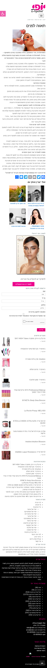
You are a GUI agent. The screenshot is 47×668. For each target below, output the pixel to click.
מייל (43, 298)
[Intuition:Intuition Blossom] (6, 445)
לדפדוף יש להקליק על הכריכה (33, 279)
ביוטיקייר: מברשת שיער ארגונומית (33, 349)
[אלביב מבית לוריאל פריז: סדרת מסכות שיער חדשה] (6, 434)
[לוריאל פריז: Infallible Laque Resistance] (6, 455)
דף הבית (38, 502)
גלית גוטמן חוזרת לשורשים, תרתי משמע (27, 494)
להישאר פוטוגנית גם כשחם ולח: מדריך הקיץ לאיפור (23, 492)
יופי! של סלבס (32, 528)
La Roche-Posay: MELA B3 (34, 411)
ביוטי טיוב (37, 537)
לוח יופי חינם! (36, 534)
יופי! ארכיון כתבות (30, 532)
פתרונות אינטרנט (35, 656)
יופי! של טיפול (32, 521)
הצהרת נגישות (40, 646)
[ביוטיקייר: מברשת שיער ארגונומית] (6, 352)
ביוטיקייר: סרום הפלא (37, 369)
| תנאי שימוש (41, 650)
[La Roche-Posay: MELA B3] (6, 414)
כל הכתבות (37, 507)
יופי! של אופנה (32, 530)
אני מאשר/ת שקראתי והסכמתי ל (27, 316)
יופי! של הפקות (31, 525)
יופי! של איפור (32, 509)
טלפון (43, 305)
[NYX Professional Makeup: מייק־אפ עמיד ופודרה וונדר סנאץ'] (6, 393)
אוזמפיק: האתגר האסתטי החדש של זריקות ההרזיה (23, 487)
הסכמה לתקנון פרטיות (37, 312)
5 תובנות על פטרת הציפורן (32, 490)
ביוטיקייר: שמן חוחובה (37, 380)
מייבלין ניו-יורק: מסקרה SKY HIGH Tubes (30, 338)
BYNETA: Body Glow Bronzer (33, 400)
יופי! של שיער (32, 516)
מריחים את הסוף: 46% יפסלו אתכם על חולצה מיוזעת (23, 496)
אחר (39, 587)
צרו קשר (38, 541)
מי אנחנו (38, 505)
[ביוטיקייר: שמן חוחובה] (6, 383)
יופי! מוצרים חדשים (30, 523)
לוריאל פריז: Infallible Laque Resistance (30, 452)
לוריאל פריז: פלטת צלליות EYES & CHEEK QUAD (24, 485)
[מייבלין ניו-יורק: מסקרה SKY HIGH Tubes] (6, 341)
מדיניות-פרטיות (15, 316)
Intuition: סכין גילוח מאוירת (35, 359)
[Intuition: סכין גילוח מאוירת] (6, 362)
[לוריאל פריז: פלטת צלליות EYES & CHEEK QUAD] (6, 424)
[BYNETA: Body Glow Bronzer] (6, 403)
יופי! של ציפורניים (31, 514)
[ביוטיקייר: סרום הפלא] (6, 372)
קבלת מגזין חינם (35, 539)
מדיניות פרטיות (39, 648)
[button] (3, 14)
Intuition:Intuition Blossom (35, 442)
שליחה (41, 330)
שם (44, 291)
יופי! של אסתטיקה (30, 512)
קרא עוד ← (42, 341)
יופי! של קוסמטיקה (30, 518)
